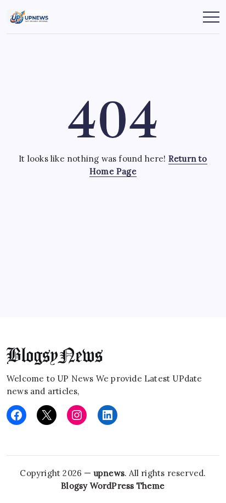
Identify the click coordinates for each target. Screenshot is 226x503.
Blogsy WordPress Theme (113, 485)
